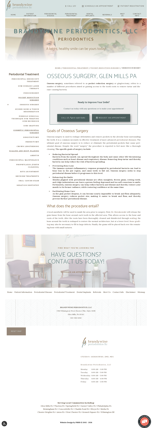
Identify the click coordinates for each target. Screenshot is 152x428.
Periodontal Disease (43, 292)
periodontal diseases (126, 140)
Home (13, 15)
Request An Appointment (112, 117)
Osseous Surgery (29, 105)
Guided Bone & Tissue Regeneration (27, 110)
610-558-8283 (76, 318)
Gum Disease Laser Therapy (28, 87)
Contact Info (118, 292)
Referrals (107, 15)
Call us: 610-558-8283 (73, 117)
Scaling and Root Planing (24, 151)
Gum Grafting (31, 126)
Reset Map (16, 331)
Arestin (34, 155)
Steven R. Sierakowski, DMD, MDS (97, 356)
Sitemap (141, 292)
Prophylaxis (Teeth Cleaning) (27, 166)
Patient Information (23, 292)
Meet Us (107, 292)
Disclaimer (131, 292)
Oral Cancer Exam (29, 181)
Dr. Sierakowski (118, 212)
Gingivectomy (31, 137)
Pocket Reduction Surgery (105, 68)
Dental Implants (84, 292)
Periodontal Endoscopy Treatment (25, 80)
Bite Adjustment (29, 172)
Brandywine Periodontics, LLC (76, 307)
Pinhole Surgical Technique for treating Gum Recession (25, 118)
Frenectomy (32, 142)
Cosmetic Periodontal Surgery (26, 131)
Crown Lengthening (28, 146)
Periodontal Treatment (76, 68)
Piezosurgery (31, 93)
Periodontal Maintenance (24, 160)
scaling (133, 218)
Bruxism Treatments (27, 176)
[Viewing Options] (4, 423)
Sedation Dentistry (28, 185)
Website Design (66, 422)
